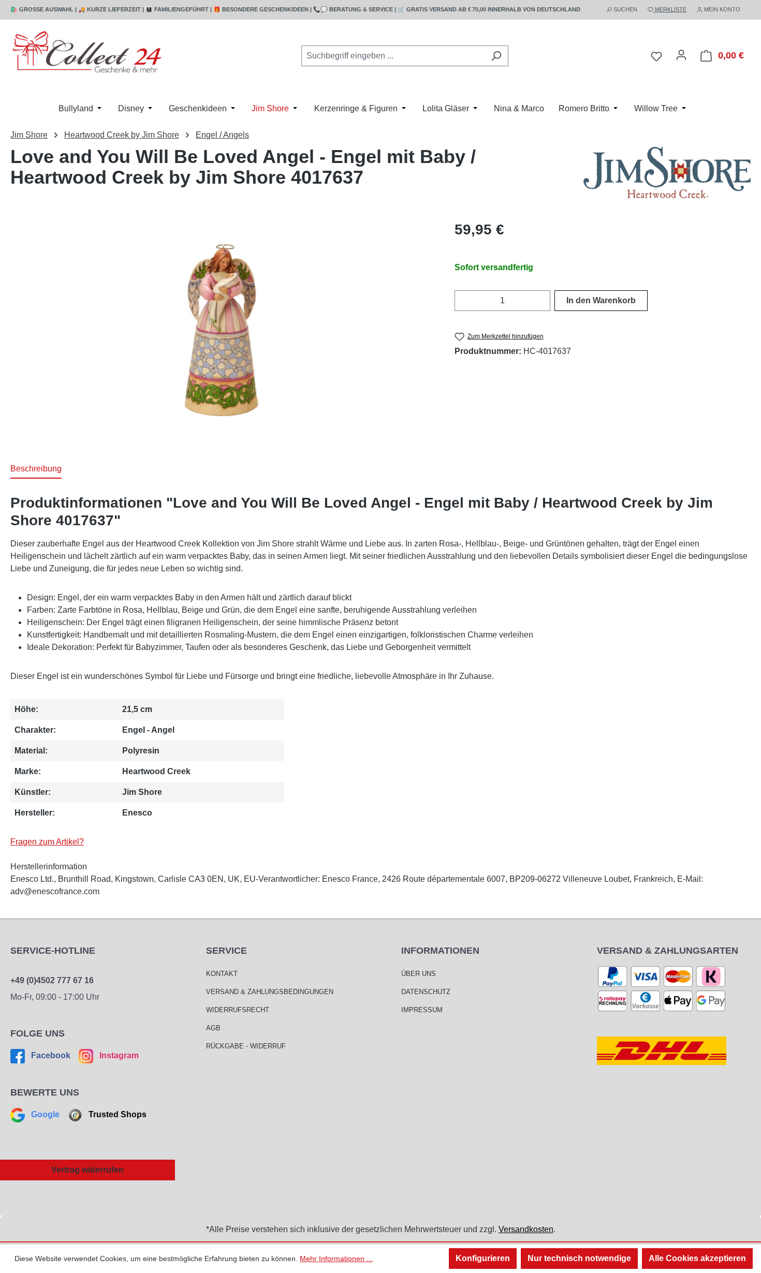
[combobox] (393, 56)
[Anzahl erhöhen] (543, 300)
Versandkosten (526, 1229)
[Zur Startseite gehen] (88, 54)
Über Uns (418, 974)
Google (45, 1114)
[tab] (36, 469)
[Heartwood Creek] (667, 172)
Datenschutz (425, 992)
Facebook (50, 1055)
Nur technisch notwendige (579, 1258)
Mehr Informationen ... (336, 1258)
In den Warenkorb (601, 300)
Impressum (422, 1010)
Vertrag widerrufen (87, 1169)
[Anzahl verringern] (461, 300)
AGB (213, 1028)
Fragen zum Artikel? (47, 841)
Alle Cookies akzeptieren (697, 1258)
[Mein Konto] (681, 55)
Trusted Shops (116, 1114)
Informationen (440, 950)
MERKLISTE (669, 9)
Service (226, 950)
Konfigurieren (483, 1258)
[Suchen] (496, 56)
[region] (222, 330)
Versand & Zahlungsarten (667, 950)
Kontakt (222, 974)
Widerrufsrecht (237, 1010)
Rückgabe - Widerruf (246, 1046)
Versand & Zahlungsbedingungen (269, 992)
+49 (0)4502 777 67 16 (52, 980)
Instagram (118, 1055)
